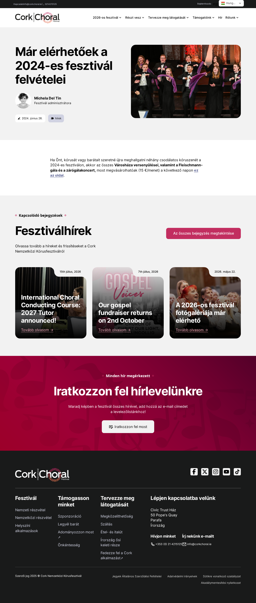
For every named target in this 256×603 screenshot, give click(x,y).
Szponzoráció (69, 516)
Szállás (106, 524)
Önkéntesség (69, 545)
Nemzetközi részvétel (33, 517)
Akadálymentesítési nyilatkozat (221, 582)
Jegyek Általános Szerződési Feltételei (136, 576)
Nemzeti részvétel (30, 510)
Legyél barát (68, 524)
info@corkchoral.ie (32, 4)
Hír (220, 17)
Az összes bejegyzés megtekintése (203, 233)
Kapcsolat (18, 4)
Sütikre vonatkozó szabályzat (222, 576)
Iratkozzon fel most (131, 427)
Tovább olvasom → (37, 330)
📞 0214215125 (49, 4)
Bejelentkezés (204, 3)
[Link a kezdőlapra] (37, 17)
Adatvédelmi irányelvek (182, 576)
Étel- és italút (111, 532)
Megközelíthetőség (117, 516)
